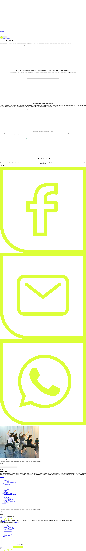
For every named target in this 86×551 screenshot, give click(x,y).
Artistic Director (6, 486)
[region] (13, 543)
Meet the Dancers (7, 485)
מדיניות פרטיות (18, 544)
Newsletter (5, 505)
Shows (8, 38)
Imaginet (3, 521)
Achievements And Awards (8, 487)
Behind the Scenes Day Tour (8, 499)
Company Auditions (7, 489)
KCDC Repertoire (7, 480)
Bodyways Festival (7, 500)
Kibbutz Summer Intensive (8, 534)
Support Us (2, 31)
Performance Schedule (7, 479)
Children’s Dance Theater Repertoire (10, 482)
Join (1, 517)
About (3, 483)
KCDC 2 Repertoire (7, 481)
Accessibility (17, 522)
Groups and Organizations (8, 498)
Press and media (6, 492)
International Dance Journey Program (10, 494)
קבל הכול (18, 546)
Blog (5, 488)
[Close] (22, 538)
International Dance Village (6, 497)
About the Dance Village (8, 502)
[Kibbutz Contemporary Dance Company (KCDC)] (43, 30)
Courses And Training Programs (7, 493)
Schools (5, 530)
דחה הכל (8, 546)
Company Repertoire (7, 525)
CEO (5, 491)
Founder (5, 490)
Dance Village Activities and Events (9, 501)
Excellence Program (7, 535)
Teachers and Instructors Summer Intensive (10, 496)
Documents (6, 504)
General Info (4, 503)
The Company (4, 536)
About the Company (7, 484)
